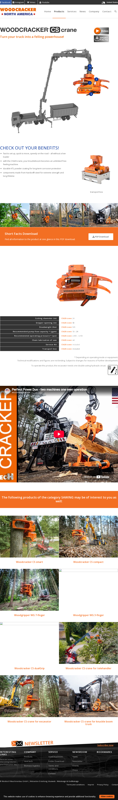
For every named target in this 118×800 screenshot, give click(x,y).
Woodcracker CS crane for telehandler (88, 668)
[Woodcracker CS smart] (29, 537)
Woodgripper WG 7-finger (29, 615)
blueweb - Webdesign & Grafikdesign (63, 781)
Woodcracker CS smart (29, 562)
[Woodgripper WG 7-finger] (29, 590)
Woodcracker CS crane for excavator (29, 721)
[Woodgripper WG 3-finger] (88, 590)
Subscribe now (105, 745)
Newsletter (78, 761)
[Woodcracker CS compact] (88, 537)
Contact (51, 773)
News (75, 756)
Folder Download (56, 761)
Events (76, 765)
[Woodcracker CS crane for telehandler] (88, 643)
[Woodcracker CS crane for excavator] (29, 696)
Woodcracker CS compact (88, 562)
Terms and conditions (53, 767)
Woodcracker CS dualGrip (29, 668)
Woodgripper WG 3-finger (88, 615)
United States (112, 2)
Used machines (55, 756)
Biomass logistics (32, 765)
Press (75, 770)
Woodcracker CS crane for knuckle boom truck (88, 723)
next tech (28, 761)
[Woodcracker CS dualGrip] (29, 643)
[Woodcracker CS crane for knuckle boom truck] (88, 696)
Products (28, 756)
